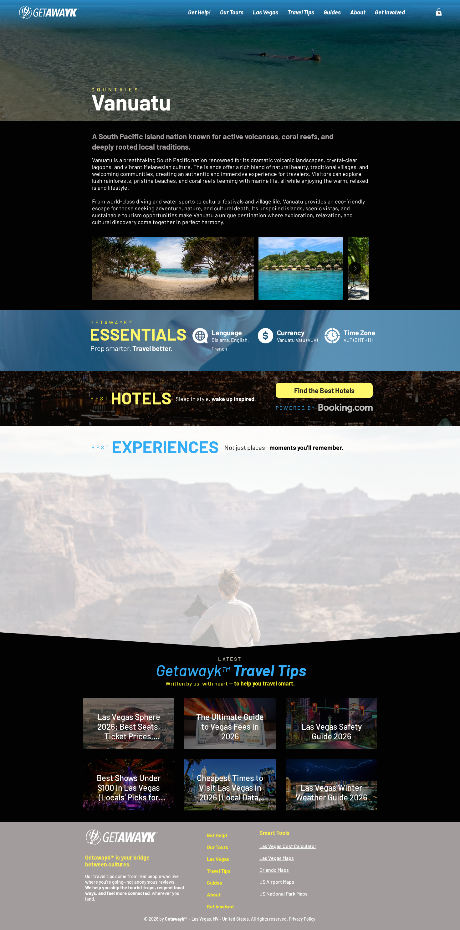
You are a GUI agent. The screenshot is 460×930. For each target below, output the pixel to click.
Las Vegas (218, 859)
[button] (439, 12)
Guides (214, 883)
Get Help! (217, 835)
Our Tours (217, 847)
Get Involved (220, 906)
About (214, 894)
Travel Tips (218, 871)
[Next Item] (355, 268)
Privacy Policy (302, 919)
